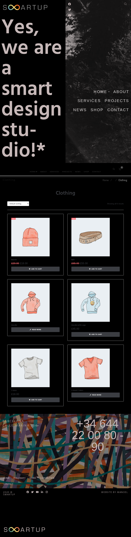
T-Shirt (14, 390)
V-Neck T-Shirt (77, 390)
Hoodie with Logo (78, 325)
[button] (35, 269)
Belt (73, 259)
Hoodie (14, 325)
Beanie (14, 259)
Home (106, 180)
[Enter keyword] (127, 3)
